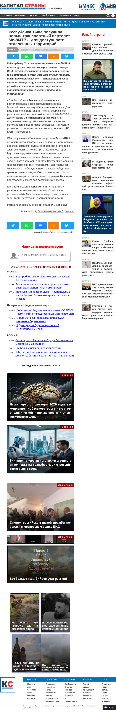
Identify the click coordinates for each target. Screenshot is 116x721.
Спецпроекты (65, 16)
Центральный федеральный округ (47, 50)
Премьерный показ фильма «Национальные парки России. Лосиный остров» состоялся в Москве (43, 295)
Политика (50, 687)
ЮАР (86, 21)
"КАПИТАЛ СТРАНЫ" (50, 211)
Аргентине (98, 21)
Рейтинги (87, 698)
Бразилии (77, 21)
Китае (67, 21)
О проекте (106, 684)
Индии (58, 21)
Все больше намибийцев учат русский (38, 348)
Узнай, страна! (48, 16)
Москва (24, 50)
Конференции (70, 684)
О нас (77, 16)
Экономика (67, 375)
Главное (8, 16)
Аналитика (20, 16)
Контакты (106, 701)
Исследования (52, 701)
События (31, 679)
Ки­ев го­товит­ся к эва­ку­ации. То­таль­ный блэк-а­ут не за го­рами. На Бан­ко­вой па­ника (97, 85)
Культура (68, 687)
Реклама (106, 698)
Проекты (87, 679)
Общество (33, 16)
